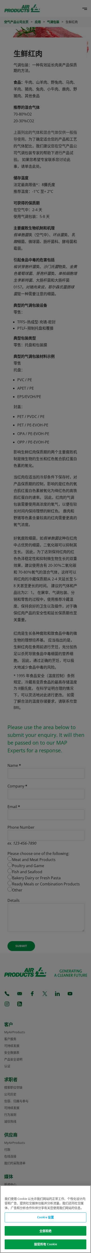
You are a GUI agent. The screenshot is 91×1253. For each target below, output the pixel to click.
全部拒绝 (45, 1231)
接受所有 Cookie (45, 1244)
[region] (45, 1219)
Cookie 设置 (45, 1217)
